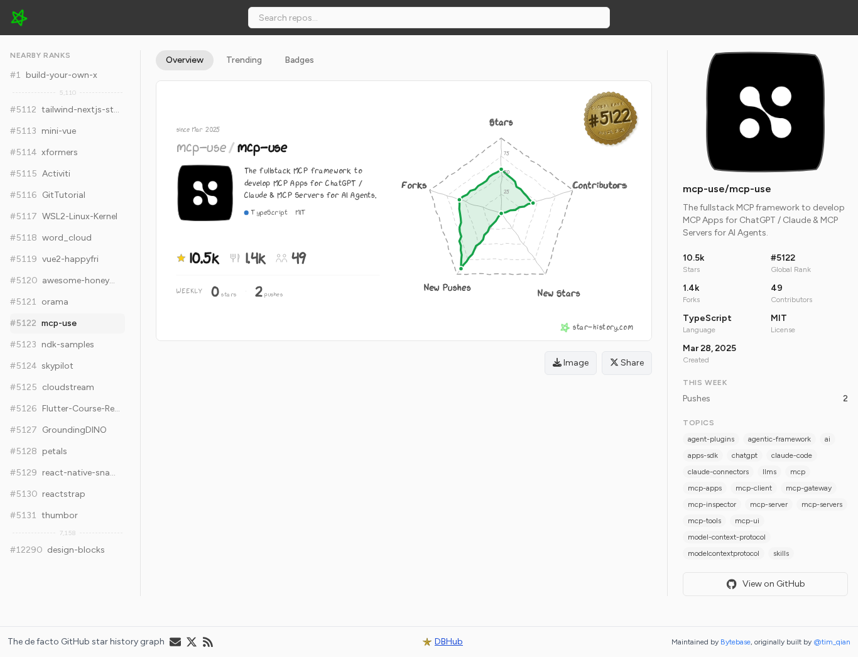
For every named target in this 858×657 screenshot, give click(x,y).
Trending (244, 60)
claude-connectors (718, 471)
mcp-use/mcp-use (727, 189)
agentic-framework (779, 439)
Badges (299, 60)
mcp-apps (705, 488)
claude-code (791, 455)
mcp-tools (704, 520)
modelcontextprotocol (723, 553)
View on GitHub (773, 583)
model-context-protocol (727, 537)
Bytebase (735, 642)
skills (781, 553)
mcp (797, 471)
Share (631, 362)
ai (827, 439)
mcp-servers (821, 504)
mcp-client (754, 488)
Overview (185, 60)
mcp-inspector (712, 504)
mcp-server (769, 504)
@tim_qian (831, 642)
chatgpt (745, 455)
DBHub (449, 641)
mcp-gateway (809, 488)
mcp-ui (747, 520)
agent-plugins (711, 439)
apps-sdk (703, 455)
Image (575, 362)
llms (769, 471)
